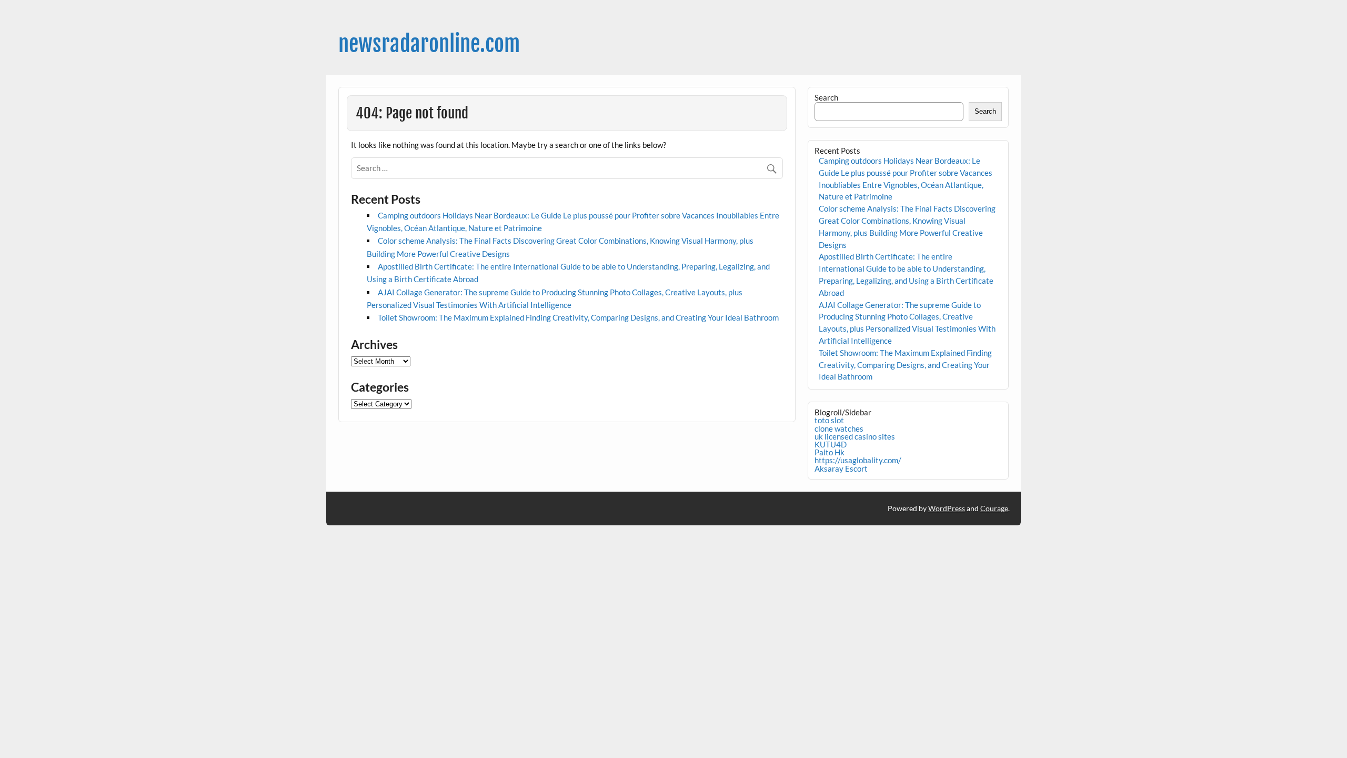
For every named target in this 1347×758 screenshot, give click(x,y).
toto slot (829, 420)
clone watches (839, 428)
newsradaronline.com (429, 44)
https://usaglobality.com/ (858, 460)
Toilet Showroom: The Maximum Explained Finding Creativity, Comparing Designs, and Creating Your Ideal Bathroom (578, 317)
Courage (994, 508)
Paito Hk (830, 452)
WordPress (946, 508)
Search (826, 97)
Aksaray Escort (841, 468)
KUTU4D (831, 444)
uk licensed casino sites (855, 436)
